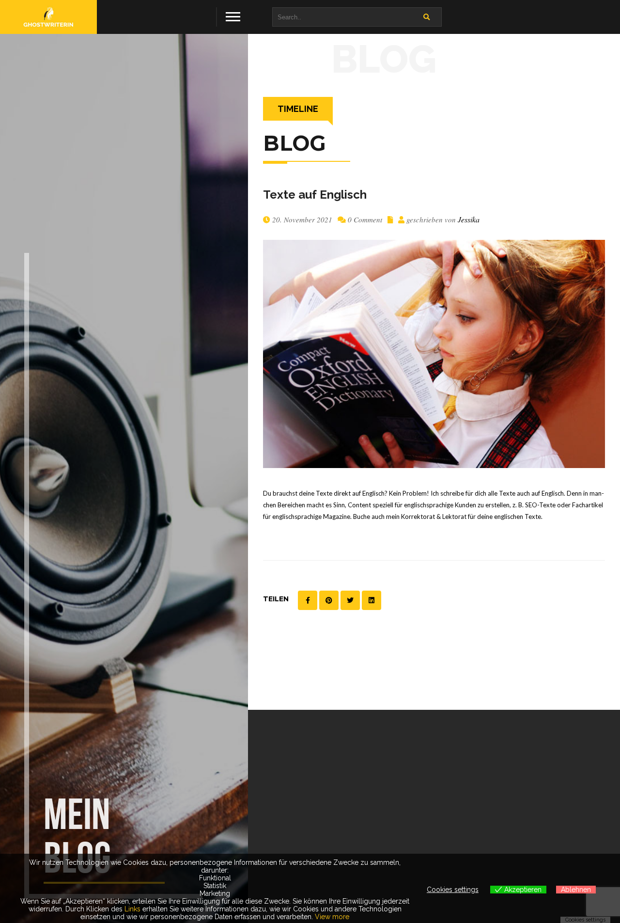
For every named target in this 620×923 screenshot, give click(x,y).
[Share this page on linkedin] (371, 600)
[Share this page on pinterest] (329, 600)
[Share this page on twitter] (350, 600)
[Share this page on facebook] (307, 600)
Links (132, 909)
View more (332, 917)
